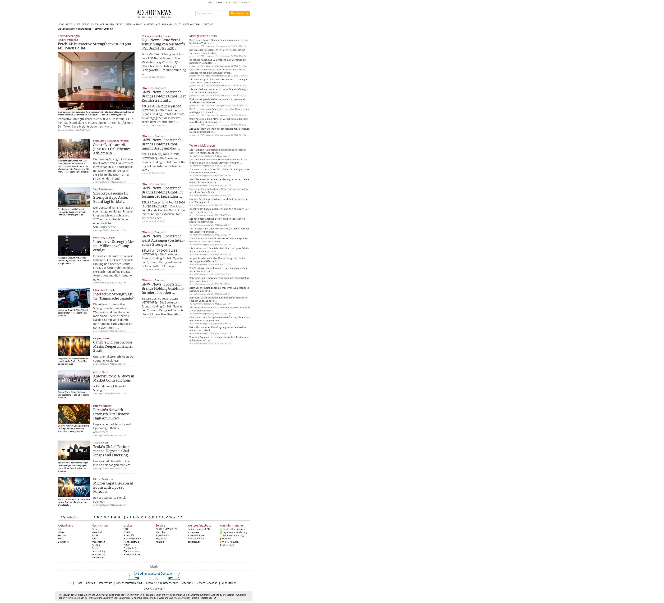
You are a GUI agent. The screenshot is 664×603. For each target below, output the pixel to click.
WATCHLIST (245, 3)
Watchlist (160, 532)
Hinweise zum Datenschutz (162, 582)
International (98, 554)
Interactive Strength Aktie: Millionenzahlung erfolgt (113, 246)
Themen (97, 28)
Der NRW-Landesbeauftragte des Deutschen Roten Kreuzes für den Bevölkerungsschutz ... (217, 71)
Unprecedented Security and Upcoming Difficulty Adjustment (112, 428)
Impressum (105, 582)
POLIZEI (177, 24)
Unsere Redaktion (207, 582)
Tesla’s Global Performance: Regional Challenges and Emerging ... (112, 451)
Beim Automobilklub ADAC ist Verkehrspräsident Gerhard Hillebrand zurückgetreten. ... (219, 120)
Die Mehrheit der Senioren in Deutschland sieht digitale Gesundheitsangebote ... (218, 91)
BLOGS (210, 3)
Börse (95, 529)
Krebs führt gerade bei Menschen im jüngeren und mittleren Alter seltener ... (217, 101)
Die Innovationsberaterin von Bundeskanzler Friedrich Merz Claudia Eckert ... (219, 309)
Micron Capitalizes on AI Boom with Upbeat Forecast (113, 488)
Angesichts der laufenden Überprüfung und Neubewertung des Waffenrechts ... (217, 260)
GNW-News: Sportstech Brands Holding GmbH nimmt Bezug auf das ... (162, 144)
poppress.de (194, 541)
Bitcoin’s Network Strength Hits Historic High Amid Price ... (111, 414)
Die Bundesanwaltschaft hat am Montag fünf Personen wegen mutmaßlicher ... (219, 130)
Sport (94, 538)
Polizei (95, 548)
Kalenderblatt (99, 557)
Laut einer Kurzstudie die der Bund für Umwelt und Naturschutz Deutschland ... (219, 191)
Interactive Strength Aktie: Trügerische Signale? (113, 296)
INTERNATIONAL (192, 24)
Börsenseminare (132, 554)
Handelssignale (131, 541)
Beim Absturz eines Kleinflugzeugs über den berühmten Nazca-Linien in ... (219, 329)
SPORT (119, 24)
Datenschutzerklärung (129, 582)
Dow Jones (63, 541)
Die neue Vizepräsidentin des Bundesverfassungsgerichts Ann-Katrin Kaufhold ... (218, 81)
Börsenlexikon (70, 517)
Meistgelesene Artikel (203, 36)
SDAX (60, 538)
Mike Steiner (229, 582)
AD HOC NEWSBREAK (166, 529)
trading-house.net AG (199, 529)
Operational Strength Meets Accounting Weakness (113, 358)
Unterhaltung (98, 551)
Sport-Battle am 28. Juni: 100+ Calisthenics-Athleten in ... (113, 149)
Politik (95, 535)
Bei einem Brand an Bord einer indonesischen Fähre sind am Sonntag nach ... (218, 299)
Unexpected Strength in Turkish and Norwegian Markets (111, 463)
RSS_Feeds (161, 538)
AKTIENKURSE (73, 24)
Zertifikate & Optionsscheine (132, 549)
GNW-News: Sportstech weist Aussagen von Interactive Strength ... (163, 241)
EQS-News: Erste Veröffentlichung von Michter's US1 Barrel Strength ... (163, 44)
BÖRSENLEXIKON (223, 3)
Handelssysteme (132, 538)
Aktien (127, 544)
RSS (235, 3)
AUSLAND (167, 24)
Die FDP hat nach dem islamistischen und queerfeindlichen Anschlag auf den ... (219, 250)
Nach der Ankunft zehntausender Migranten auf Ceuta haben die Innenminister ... (219, 181)
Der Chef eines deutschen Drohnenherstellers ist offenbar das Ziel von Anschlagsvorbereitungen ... (218, 161)
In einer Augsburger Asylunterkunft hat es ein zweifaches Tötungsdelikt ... (219, 200)
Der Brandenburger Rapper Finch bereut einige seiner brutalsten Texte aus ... (218, 41)
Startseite (86, 28)
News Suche (237, 13)
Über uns (187, 582)
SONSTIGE (207, 24)
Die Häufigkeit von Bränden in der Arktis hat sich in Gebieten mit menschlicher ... (217, 151)
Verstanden (207, 597)
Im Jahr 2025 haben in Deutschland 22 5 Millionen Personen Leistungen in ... (219, 210)
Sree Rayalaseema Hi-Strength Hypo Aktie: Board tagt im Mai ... (111, 198)
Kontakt (160, 541)
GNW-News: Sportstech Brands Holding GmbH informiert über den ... (163, 289)
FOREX (127, 532)
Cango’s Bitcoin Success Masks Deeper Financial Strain (113, 347)
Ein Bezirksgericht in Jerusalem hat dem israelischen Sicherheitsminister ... (218, 269)
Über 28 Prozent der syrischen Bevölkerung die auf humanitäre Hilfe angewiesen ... (219, 319)
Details (195, 597)
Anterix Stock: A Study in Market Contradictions (113, 378)
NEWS (61, 24)
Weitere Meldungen (202, 145)
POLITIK (110, 24)
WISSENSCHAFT (152, 24)
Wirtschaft (97, 532)
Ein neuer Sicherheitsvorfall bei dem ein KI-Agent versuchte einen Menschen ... (219, 171)
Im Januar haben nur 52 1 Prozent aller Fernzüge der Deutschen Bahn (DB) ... (217, 61)
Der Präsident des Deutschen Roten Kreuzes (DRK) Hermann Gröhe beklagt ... (217, 51)
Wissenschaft (98, 541)
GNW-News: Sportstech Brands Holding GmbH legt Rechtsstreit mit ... (164, 96)
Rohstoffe (129, 535)
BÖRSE (85, 24)
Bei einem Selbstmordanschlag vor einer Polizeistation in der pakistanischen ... (219, 279)
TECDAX (62, 535)
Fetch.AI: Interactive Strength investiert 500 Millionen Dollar (94, 46)
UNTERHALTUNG (133, 24)
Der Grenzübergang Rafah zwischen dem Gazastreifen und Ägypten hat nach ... (219, 110)
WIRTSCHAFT (97, 24)
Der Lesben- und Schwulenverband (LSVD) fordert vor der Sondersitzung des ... (219, 230)
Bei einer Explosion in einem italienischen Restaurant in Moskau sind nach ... (218, 338)
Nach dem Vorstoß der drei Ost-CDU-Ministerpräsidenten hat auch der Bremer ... (218, 240)
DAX (60, 529)
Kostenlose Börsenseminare (196, 534)
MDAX (61, 532)
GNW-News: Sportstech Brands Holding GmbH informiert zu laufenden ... (163, 192)
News (79, 582)
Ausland (96, 544)
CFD (126, 529)
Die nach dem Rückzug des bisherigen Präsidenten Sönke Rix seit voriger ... (217, 220)
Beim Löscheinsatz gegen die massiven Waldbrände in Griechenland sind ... (219, 289)
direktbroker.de (196, 538)
